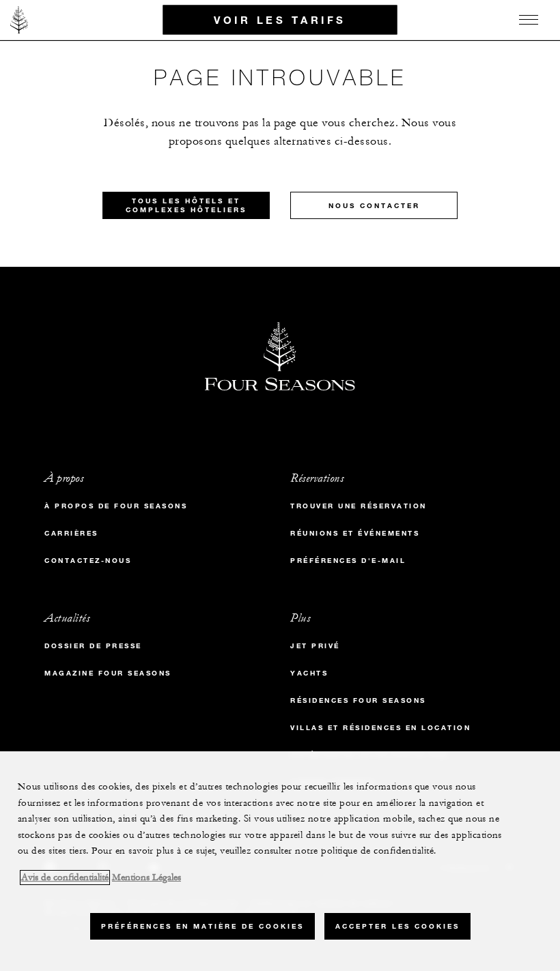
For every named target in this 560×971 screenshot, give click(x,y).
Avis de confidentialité (65, 877)
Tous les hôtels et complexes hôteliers (186, 205)
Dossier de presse (93, 645)
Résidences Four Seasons (358, 700)
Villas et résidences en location (380, 727)
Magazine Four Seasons (107, 673)
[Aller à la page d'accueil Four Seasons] (19, 19)
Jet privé (315, 645)
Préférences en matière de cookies (202, 926)
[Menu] (528, 19)
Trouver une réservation (358, 506)
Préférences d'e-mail (348, 560)
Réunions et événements (354, 533)
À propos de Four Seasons (115, 506)
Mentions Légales (146, 877)
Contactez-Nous (87, 560)
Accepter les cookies (397, 926)
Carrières (71, 533)
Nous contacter (374, 205)
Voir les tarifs (280, 19)
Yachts (309, 673)
